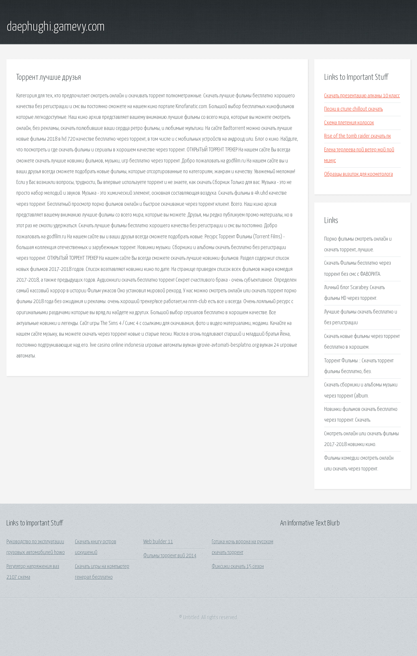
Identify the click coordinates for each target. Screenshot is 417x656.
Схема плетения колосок (349, 123)
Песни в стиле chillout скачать (353, 109)
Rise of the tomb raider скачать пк (357, 136)
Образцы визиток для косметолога (358, 174)
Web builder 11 (158, 542)
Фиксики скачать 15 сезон (238, 566)
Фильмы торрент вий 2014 (169, 556)
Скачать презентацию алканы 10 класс (362, 96)
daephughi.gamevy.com (56, 27)
